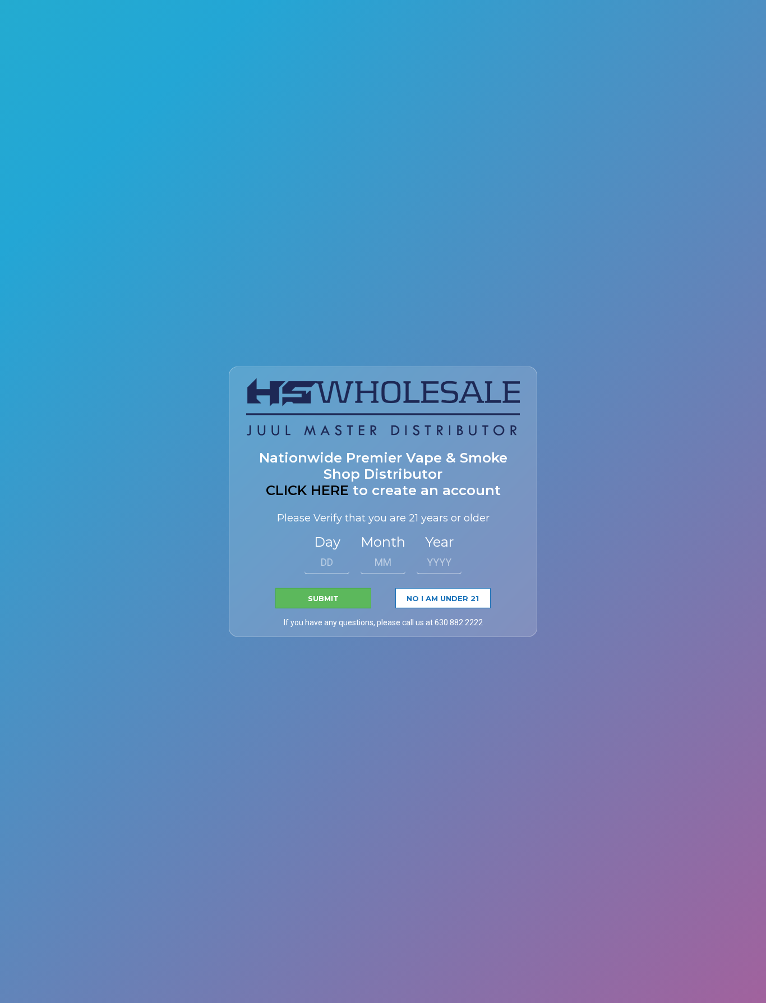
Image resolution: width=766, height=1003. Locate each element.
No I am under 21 (443, 598)
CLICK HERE (307, 490)
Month (383, 542)
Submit (323, 598)
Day (327, 542)
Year (439, 542)
